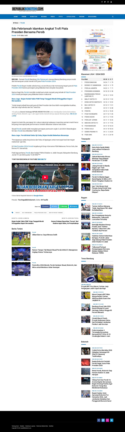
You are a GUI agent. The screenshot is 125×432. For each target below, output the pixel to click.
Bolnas (44, 16)
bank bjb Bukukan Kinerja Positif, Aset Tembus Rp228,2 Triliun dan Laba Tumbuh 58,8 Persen (101, 228)
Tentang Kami (15, 426)
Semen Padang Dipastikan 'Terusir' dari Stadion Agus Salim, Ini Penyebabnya (65, 221)
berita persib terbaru (56, 212)
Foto (61, 16)
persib (18, 212)
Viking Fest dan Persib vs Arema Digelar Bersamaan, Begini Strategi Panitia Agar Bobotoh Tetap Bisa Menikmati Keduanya (102, 384)
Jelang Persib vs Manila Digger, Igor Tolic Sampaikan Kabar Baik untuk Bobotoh (101, 169)
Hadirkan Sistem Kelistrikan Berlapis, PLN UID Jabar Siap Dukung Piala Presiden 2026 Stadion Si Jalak (102, 239)
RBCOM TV (42, 159)
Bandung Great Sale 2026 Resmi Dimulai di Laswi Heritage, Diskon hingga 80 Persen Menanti (102, 309)
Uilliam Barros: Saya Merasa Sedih (44, 235)
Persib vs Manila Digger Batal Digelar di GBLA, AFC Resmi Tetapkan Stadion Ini (102, 179)
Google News (38, 196)
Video (53, 16)
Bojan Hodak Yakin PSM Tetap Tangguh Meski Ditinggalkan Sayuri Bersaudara (28, 221)
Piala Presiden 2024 (48, 81)
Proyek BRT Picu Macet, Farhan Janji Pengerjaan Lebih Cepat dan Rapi (94, 287)
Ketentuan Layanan (30, 426)
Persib (24, 16)
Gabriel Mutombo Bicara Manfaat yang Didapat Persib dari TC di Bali (101, 158)
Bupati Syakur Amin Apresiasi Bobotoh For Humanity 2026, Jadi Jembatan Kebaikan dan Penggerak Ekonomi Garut (101, 397)
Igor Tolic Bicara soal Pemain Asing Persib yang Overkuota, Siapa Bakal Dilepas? (101, 189)
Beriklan (51, 426)
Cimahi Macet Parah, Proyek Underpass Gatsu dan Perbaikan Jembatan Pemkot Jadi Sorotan (101, 321)
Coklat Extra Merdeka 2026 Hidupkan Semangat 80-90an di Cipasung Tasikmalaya (102, 353)
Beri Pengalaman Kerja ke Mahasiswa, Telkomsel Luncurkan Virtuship (101, 217)
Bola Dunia (92, 16)
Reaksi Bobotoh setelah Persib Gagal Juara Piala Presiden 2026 (101, 363)
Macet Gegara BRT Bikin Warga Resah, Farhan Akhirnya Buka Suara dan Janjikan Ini (101, 297)
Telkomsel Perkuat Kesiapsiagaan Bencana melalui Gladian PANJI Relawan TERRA (101, 250)
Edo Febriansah (42, 79)
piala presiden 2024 (40, 212)
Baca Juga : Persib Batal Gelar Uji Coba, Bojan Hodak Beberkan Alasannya (40, 135)
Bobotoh (33, 16)
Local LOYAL (71, 16)
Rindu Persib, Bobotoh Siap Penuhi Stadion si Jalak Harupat (102, 373)
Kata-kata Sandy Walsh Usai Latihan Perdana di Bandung (100, 149)
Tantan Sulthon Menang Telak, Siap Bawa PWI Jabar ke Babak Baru (102, 208)
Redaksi (22, 426)
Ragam (81, 16)
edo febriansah (27, 212)
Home (16, 16)
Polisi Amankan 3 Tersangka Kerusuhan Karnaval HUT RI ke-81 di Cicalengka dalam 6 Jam (101, 333)
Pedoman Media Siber (42, 426)
